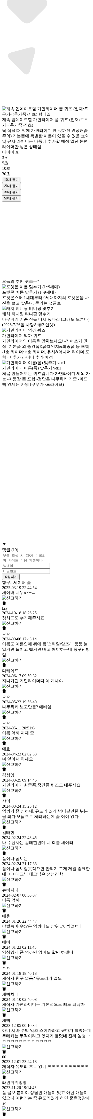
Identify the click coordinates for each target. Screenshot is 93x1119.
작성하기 (11, 577)
